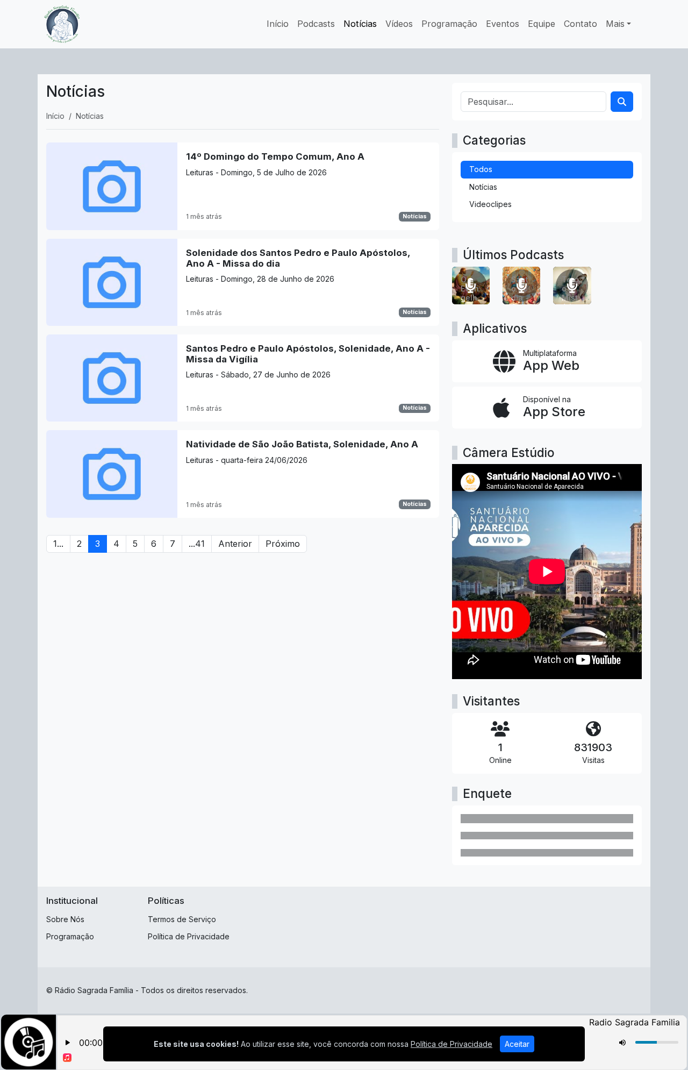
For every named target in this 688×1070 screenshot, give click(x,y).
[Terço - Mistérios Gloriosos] (572, 285)
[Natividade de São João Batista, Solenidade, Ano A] (242, 473)
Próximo (283, 543)
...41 (197, 543)
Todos (480, 169)
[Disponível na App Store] (547, 408)
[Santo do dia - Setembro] (521, 285)
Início (278, 23)
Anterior (235, 543)
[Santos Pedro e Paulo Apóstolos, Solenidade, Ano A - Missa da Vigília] (242, 378)
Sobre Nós (65, 919)
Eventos (502, 23)
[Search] (622, 101)
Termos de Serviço (182, 919)
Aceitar (517, 1043)
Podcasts (316, 23)
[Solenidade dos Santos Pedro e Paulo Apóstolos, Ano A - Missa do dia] (242, 282)
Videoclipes (490, 204)
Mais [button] (615, 23)
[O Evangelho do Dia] (471, 285)
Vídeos (399, 23)
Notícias (360, 23)
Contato (580, 23)
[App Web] (547, 361)
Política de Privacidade (189, 936)
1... (58, 543)
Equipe (541, 23)
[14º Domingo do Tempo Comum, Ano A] (242, 186)
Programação (449, 23)
